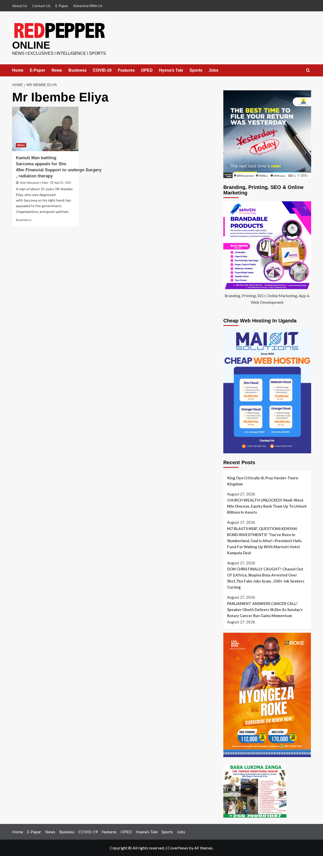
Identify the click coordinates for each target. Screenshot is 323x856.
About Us (19, 6)
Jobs (232, 70)
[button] (308, 70)
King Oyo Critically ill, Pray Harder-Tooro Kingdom (262, 481)
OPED (166, 70)
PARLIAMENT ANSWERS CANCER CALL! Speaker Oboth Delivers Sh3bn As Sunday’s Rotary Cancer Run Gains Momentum (265, 609)
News (56, 70)
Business (84, 70)
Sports (214, 70)
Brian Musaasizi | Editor (34, 182)
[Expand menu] (65, 70)
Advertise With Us (87, 6)
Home (17, 70)
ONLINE (31, 45)
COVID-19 (114, 70)
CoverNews (178, 847)
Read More (23, 220)
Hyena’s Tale (190, 70)
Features (138, 70)
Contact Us (41, 6)
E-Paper (62, 6)
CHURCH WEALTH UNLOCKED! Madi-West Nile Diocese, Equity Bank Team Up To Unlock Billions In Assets (267, 506)
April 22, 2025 (62, 182)
